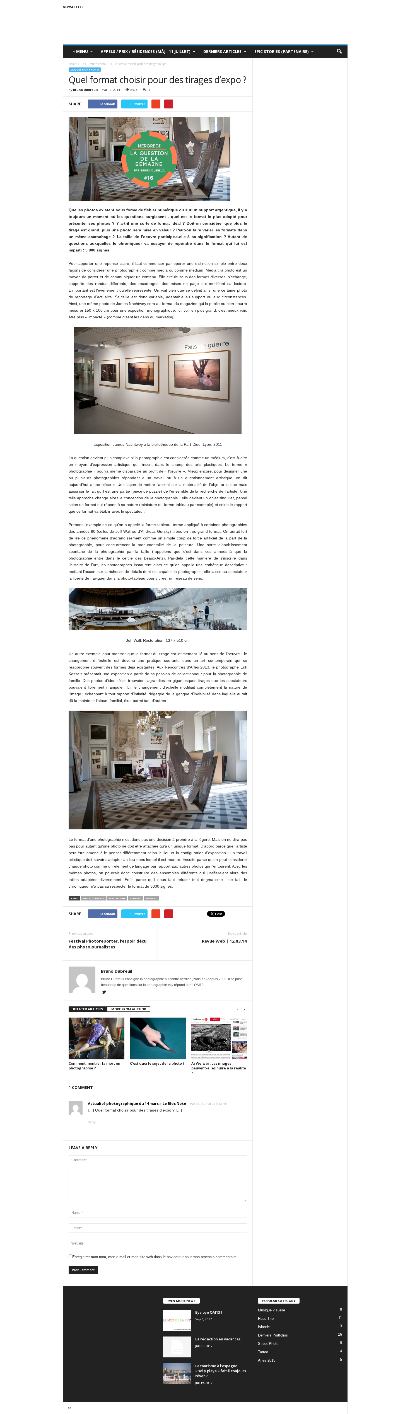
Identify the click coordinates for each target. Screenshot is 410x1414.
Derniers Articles (222, 51)
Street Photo (268, 1344)
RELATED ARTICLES (88, 1009)
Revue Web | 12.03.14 (224, 941)
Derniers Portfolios (273, 1335)
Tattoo (263, 1352)
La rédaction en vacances (217, 1339)
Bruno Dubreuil (85, 90)
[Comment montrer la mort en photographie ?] (96, 1038)
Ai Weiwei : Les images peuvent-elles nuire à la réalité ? (218, 1068)
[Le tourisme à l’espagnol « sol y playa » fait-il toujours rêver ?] (177, 1373)
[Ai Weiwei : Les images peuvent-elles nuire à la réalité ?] (219, 1038)
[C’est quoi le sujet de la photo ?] (158, 1038)
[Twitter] (104, 993)
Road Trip (266, 1318)
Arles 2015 (266, 1360)
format (151, 898)
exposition (116, 898)
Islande (264, 1327)
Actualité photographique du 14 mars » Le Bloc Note (137, 1103)
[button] (339, 51)
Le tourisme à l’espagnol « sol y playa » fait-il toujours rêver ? (220, 1370)
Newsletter (73, 7)
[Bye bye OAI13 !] (177, 1320)
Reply (92, 1122)
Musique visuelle (271, 1310)
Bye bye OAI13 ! (208, 1312)
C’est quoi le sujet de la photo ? (157, 1063)
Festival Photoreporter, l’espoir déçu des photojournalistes (107, 944)
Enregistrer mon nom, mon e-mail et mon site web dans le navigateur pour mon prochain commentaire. (155, 1257)
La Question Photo (85, 69)
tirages (135, 898)
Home (72, 64)
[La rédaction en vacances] (177, 1346)
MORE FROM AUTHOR (128, 1009)
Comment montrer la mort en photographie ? (94, 1066)
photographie (93, 898)
